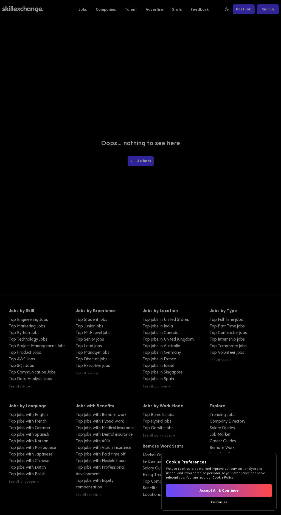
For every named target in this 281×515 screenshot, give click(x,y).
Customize (219, 502)
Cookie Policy (222, 477)
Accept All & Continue (219, 490)
